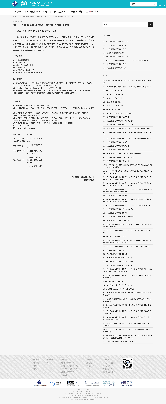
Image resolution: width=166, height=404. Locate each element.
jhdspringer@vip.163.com (101, 397)
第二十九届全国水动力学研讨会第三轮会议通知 (118, 261)
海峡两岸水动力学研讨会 (69, 369)
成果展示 (89, 363)
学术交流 (46, 11)
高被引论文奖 (107, 366)
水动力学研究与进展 (41, 3)
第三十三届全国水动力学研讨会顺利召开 (116, 146)
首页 (14, 11)
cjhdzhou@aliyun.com (85, 397)
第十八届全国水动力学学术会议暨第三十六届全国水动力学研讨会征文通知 (127, 87)
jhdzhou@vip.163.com (69, 397)
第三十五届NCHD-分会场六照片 (113, 90)
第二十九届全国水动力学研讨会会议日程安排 (117, 258)
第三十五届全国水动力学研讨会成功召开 (116, 117)
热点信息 (58, 11)
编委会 (35, 366)
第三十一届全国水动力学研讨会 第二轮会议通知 (118, 217)
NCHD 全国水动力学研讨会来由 (113, 281)
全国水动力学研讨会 (37, 16)
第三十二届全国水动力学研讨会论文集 (115, 195)
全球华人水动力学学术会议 (69, 366)
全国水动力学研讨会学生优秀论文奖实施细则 (117, 285)
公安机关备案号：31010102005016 (83, 391)
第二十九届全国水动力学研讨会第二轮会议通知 (118, 265)
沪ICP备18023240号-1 (83, 389)
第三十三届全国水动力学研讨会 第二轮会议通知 (118, 157)
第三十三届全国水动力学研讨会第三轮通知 (116, 150)
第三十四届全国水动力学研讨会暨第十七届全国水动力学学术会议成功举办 (127, 128)
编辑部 (35, 369)
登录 (159, 5)
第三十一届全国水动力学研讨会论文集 (115, 213)
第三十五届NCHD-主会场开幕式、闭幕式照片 (117, 113)
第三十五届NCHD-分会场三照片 (113, 102)
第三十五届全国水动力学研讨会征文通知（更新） (119, 125)
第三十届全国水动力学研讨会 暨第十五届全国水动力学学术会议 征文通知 (126, 246)
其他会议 (64, 375)
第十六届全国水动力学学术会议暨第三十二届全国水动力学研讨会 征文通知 (127, 205)
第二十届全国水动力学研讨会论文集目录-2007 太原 (119, 342)
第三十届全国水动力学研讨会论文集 (114, 236)
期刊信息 (36, 363)
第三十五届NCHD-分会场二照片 (113, 106)
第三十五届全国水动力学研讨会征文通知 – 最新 (36, 30)
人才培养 (71, 11)
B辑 (48, 366)
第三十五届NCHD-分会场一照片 (113, 109)
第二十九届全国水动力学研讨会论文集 (115, 254)
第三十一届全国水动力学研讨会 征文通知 (116, 220)
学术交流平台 (90, 366)
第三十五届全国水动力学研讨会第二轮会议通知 (118, 121)
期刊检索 (34, 11)
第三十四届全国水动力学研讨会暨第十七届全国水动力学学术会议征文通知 (127, 138)
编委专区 (83, 11)
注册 (163, 5)
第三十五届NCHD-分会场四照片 (113, 98)
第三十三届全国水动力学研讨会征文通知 (116, 161)
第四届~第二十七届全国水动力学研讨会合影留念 (118, 289)
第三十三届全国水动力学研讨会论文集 (115, 142)
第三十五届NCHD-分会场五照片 (113, 94)
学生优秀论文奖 (108, 369)
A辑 (48, 363)
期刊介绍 (21, 11)
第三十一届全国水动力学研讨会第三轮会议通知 (118, 209)
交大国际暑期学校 (109, 372)
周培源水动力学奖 (109, 363)
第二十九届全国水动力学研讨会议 (114, 250)
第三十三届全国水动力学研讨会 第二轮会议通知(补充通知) (122, 153)
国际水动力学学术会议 (68, 363)
